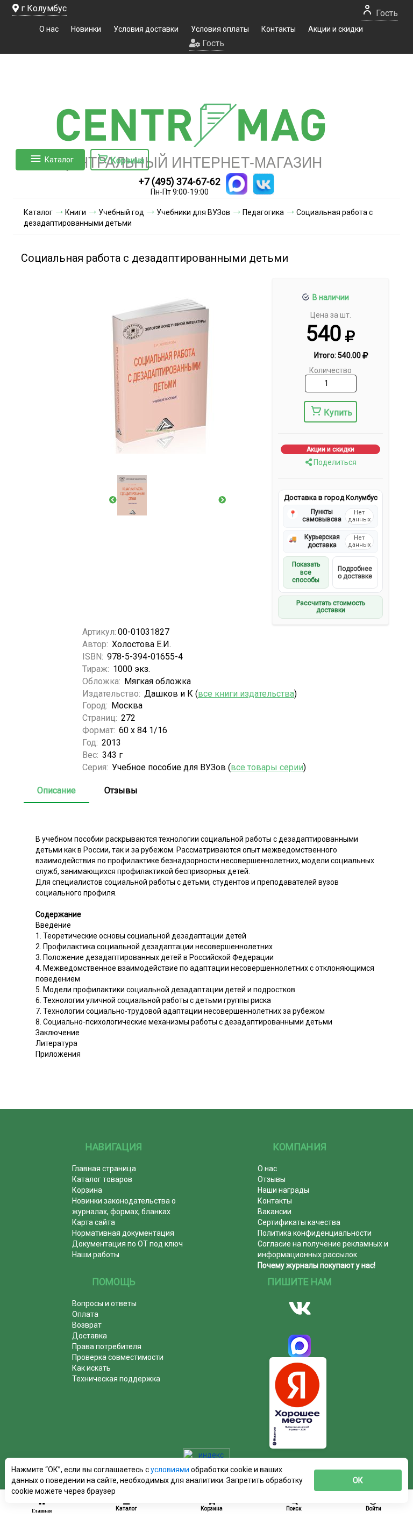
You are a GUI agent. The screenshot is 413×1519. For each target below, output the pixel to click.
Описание (56, 790)
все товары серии (267, 767)
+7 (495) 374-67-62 (179, 181)
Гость (386, 13)
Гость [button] (212, 43)
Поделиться (334, 462)
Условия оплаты (220, 29)
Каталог (59, 159)
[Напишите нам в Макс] (236, 184)
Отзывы (121, 790)
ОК (358, 1480)
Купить (338, 412)
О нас (49, 29)
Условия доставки (146, 29)
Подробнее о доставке (355, 572)
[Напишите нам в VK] (263, 184)
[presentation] (113, 500)
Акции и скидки (335, 29)
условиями (171, 1469)
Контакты (278, 29)
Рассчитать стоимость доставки (330, 606)
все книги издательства (246, 694)
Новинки (86, 29)
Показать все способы (306, 572)
